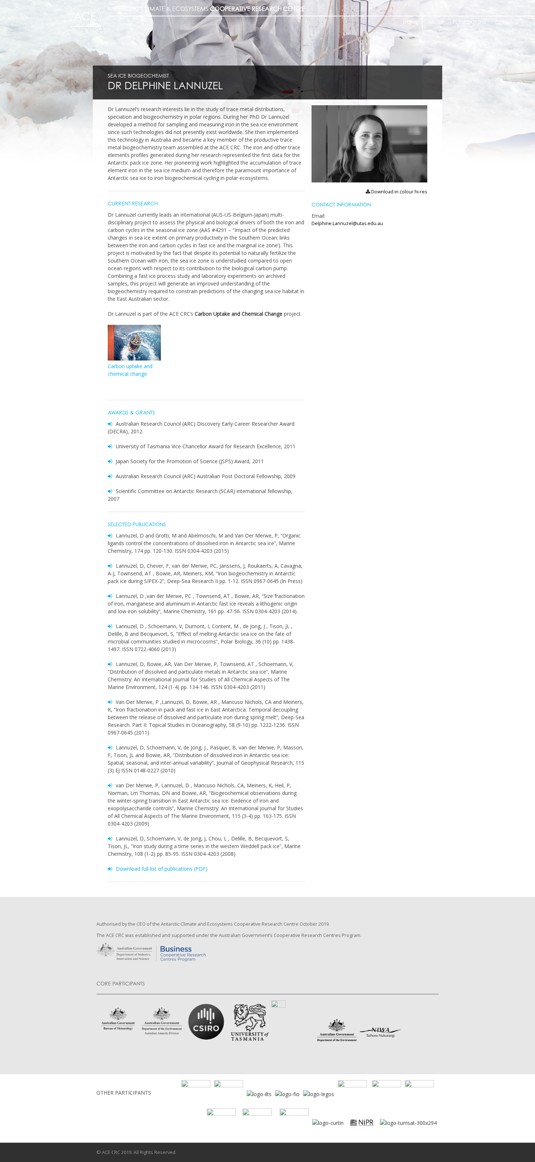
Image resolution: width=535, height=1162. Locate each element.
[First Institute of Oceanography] (287, 1093)
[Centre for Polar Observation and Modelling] (257, 1122)
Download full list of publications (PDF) (161, 868)
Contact (507, 22)
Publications (469, 22)
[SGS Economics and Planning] (228, 1093)
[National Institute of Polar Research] (392, 1122)
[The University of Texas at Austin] (386, 1093)
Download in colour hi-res (398, 191)
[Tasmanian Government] (352, 1093)
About (436, 22)
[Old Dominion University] (195, 1093)
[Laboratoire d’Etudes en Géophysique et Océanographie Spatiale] (318, 1093)
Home (411, 22)
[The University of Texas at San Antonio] (419, 1093)
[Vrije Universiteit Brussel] (221, 1122)
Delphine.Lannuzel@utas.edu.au (347, 223)
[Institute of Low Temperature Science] (259, 1093)
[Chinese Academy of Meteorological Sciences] (294, 1122)
